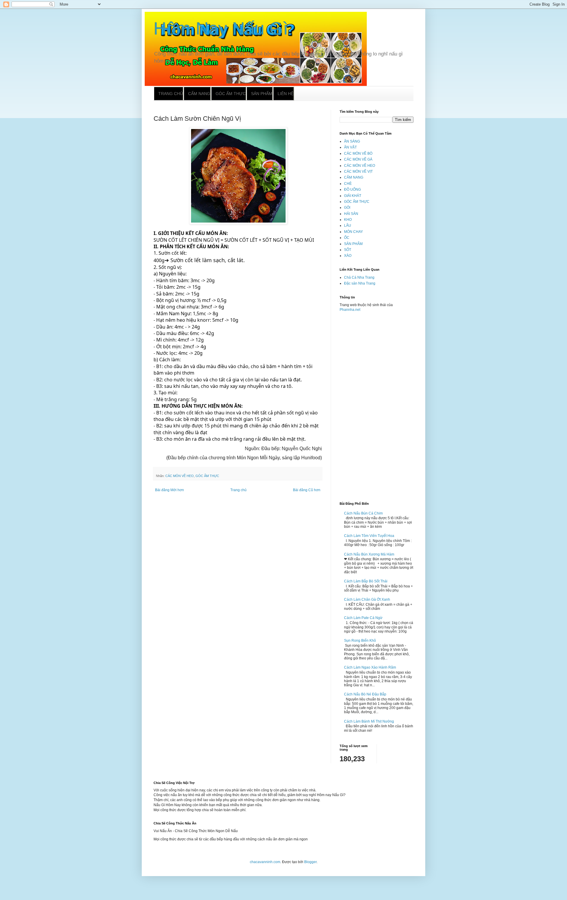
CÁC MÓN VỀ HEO (179, 476)
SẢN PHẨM (353, 244)
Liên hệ (286, 93)
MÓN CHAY (353, 232)
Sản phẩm (261, 93)
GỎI (347, 207)
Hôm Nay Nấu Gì (221, 28)
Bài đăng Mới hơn (169, 490)
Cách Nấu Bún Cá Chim (363, 513)
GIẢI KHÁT (352, 196)
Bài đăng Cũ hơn (306, 490)
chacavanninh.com (265, 862)
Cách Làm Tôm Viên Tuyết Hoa (369, 536)
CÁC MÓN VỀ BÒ (358, 153)
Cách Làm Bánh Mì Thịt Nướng (369, 721)
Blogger (310, 862)
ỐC (346, 238)
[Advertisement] (376, 404)
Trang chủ (170, 93)
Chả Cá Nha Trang (359, 277)
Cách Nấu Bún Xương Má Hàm (369, 554)
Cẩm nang (199, 93)
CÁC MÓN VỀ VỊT (358, 171)
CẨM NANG (353, 177)
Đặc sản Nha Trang (359, 283)
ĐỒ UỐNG (352, 189)
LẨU (347, 225)
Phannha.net (350, 310)
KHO (348, 220)
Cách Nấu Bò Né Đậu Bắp (365, 694)
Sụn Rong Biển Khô (360, 640)
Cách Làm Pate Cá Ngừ (363, 618)
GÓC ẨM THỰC (207, 476)
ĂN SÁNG (352, 141)
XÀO (347, 256)
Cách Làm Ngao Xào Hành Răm (370, 667)
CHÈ (348, 184)
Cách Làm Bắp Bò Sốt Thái (365, 581)
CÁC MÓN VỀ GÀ (358, 159)
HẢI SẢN (351, 214)
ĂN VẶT (350, 147)
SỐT (347, 250)
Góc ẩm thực (231, 93)
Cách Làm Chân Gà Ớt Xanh (367, 599)
